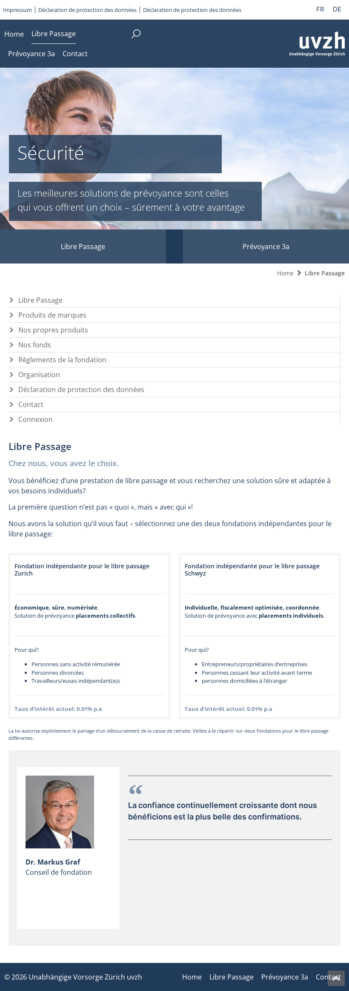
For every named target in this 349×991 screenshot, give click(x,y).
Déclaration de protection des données (87, 10)
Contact (75, 53)
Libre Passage (53, 33)
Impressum (17, 10)
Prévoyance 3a (31, 53)
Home (14, 34)
